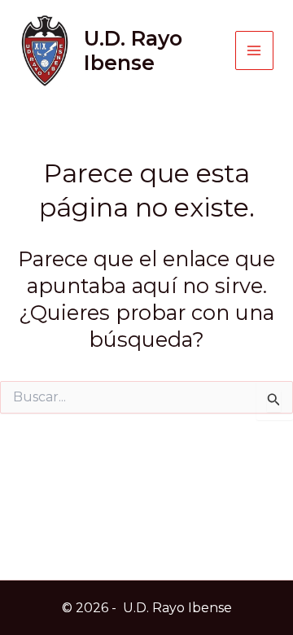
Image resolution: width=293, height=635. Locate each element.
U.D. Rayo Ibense (133, 50)
